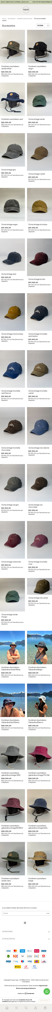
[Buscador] (26, 1008)
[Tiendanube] (26, 994)
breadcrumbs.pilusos (24, 18)
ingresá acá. (43, 985)
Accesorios (11, 18)
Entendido (44, 1000)
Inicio (4, 18)
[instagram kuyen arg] (24, 923)
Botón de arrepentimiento (26, 988)
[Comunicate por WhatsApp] (47, 991)
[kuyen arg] (7, 1008)
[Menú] (16, 1008)
